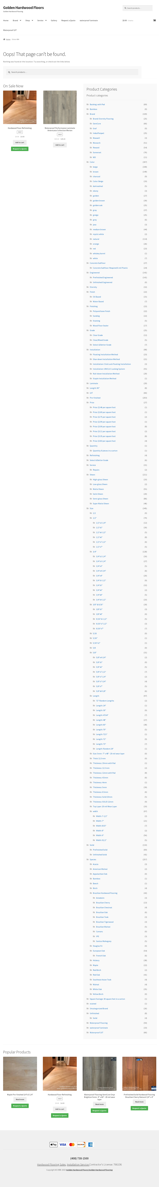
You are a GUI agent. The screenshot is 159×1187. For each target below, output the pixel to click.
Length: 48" (101, 720)
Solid (92, 845)
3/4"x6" (99, 590)
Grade (92, 330)
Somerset (97, 152)
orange (96, 244)
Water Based (98, 301)
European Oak (99, 951)
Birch (95, 888)
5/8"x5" (99, 662)
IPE (97, 936)
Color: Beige (98, 181)
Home (5, 20)
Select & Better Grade (102, 344)
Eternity (93, 287)
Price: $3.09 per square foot (104, 426)
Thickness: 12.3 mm (101, 768)
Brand (15, 20)
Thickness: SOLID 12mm (103, 801)
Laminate (94, 383)
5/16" (95, 638)
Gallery (54, 20)
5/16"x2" (96, 643)
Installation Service (78, 1164)
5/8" (95, 652)
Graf (95, 128)
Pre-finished (95, 397)
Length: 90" (95, 388)
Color (92, 162)
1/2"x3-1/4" (101, 523)
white (95, 258)
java (94, 224)
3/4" (95, 551)
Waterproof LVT (10, 30)
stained (93, 1003)
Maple (95, 965)
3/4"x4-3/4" (101, 571)
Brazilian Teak (102, 917)
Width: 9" (100, 835)
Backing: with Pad (97, 104)
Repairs (96, 470)
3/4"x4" (99, 575)
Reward (96, 147)
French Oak (101, 955)
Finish (92, 292)
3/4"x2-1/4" (101, 556)
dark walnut (98, 186)
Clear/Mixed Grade (100, 340)
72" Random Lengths (105, 700)
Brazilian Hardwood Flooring (105, 893)
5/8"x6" (99, 667)
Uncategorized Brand (99, 1008)
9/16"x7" (99, 628)
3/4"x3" (99, 566)
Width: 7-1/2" (101, 816)
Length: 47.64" (102, 715)
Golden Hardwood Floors (23, 7)
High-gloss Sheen (100, 479)
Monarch (96, 143)
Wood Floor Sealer (100, 325)
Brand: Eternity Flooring (103, 118)
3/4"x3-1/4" (101, 561)
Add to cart (19, 142)
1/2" (95, 518)
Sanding (96, 316)
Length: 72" (101, 739)
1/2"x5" (99, 527)
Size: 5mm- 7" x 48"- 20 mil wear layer (108, 753)
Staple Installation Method (104, 378)
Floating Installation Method (105, 354)
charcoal (96, 176)
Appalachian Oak (100, 874)
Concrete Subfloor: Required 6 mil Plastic (110, 268)
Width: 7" (100, 821)
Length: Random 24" (105, 748)
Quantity (93, 446)
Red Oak (96, 975)
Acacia (95, 864)
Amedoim (100, 898)
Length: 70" (101, 729)
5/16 (95, 633)
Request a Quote (68, 20)
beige (95, 167)
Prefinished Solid (100, 849)
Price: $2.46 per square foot (104, 407)
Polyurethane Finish (101, 311)
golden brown (99, 200)
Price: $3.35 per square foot (104, 436)
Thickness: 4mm (100, 782)
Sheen (92, 474)
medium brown (99, 229)
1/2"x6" (99, 537)
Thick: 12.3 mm (99, 758)
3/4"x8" (99, 595)
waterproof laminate (89, 20)
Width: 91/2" (101, 840)
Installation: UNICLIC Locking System (109, 369)
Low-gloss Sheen (100, 484)
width (95, 811)
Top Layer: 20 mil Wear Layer (105, 806)
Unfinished (94, 1013)
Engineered (94, 272)
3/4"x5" (99, 585)
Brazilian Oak (102, 912)
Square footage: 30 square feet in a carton (107, 999)
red (94, 248)
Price (92, 402)
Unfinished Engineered (102, 282)
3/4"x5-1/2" (101, 580)
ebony (95, 191)
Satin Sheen (98, 494)
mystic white (98, 234)
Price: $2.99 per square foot (104, 422)
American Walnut (100, 869)
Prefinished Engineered (103, 277)
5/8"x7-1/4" (101, 676)
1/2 (94, 513)
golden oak (97, 205)
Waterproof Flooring (99, 1023)
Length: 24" (101, 705)
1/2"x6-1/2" (101, 532)
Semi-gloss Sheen (100, 498)
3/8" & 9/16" (98, 604)
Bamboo (93, 109)
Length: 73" (101, 744)
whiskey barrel (99, 253)
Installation (95, 349)
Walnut (96, 984)
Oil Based (97, 296)
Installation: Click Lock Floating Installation (112, 364)
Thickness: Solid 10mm (102, 797)
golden (96, 195)
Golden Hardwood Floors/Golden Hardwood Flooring (89, 1170)
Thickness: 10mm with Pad (104, 763)
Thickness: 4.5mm (100, 777)
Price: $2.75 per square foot (104, 417)
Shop (27, 20)
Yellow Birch (98, 994)
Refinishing (95, 455)
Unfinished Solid (100, 854)
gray (95, 210)
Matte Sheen (98, 489)
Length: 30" (101, 710)
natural (96, 239)
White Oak (97, 989)
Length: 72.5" (101, 734)
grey (95, 219)
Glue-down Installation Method (106, 359)
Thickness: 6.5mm (100, 792)
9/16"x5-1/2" (101, 619)
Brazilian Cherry (103, 902)
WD (94, 157)
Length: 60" (101, 724)
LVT (91, 393)
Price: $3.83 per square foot (104, 441)
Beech (95, 883)
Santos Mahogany (103, 941)
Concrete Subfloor (97, 263)
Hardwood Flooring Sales (51, 1164)
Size (91, 508)
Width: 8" (100, 830)
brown (95, 171)
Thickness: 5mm (100, 787)
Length (96, 696)
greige (95, 215)
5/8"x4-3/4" (101, 657)
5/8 (94, 648)
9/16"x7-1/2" (101, 623)
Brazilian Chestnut (104, 907)
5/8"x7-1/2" (101, 672)
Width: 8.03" (101, 825)
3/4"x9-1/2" (101, 599)
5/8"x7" (99, 686)
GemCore (97, 123)
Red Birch (97, 970)
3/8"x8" (99, 614)
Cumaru (99, 931)
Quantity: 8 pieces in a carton (105, 450)
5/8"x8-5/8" (101, 691)
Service (40, 20)
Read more (20, 1099)
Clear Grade (98, 335)
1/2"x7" (99, 547)
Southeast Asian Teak (102, 979)
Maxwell (96, 138)
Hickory (96, 960)
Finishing (94, 306)
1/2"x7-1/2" (101, 542)
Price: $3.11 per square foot (104, 431)
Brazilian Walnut (103, 926)
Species (93, 859)
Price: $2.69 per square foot (104, 412)
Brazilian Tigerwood (104, 922)
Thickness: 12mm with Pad (104, 773)
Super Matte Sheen (101, 503)
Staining (96, 320)
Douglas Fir (97, 946)
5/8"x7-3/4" (101, 681)
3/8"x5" (99, 609)
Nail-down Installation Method (106, 373)
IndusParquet (98, 133)
